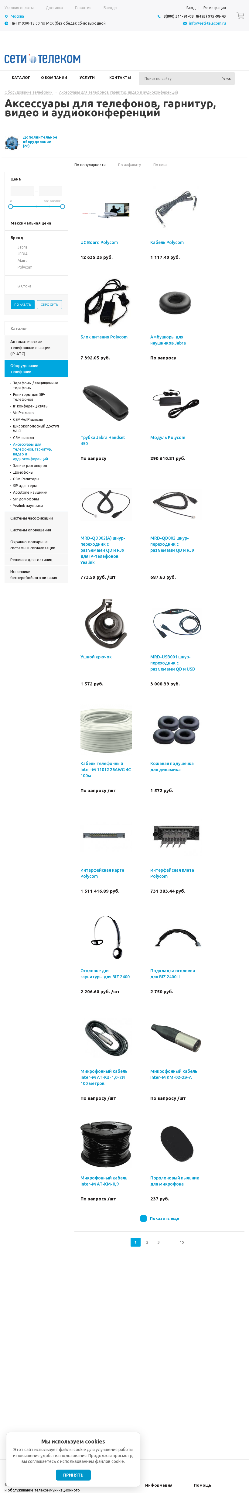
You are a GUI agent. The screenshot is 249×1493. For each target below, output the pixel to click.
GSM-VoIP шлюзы (28, 419)
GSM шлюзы (23, 438)
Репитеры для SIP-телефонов (29, 397)
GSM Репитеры (26, 479)
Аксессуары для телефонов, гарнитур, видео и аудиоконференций (32, 451)
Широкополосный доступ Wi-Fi (36, 428)
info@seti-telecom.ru (207, 23)
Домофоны (23, 472)
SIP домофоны (26, 499)
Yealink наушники (28, 506)
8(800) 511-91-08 (178, 16)
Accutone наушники (30, 492)
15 (182, 1242)
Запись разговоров (30, 466)
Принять (73, 1475)
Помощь (202, 1485)
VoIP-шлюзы (23, 413)
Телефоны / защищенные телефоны (35, 385)
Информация (158, 1485)
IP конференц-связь (30, 406)
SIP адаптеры (25, 486)
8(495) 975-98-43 (211, 16)
